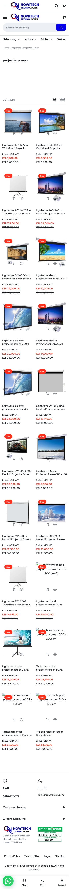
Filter (20, 86)
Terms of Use (32, 856)
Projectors (16, 47)
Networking (9, 39)
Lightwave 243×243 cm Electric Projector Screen (50, 212)
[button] (14, 133)
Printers (44, 39)
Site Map (60, 856)
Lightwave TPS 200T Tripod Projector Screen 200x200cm (16, 605)
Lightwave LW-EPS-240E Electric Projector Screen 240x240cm (16, 474)
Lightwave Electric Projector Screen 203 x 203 (49, 344)
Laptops (28, 39)
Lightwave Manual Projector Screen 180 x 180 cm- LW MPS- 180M (51, 474)
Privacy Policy (12, 856)
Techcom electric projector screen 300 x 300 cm (49, 670)
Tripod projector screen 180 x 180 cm (49, 733)
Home (6, 47)
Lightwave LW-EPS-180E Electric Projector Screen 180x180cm (50, 409)
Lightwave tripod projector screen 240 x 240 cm (15, 670)
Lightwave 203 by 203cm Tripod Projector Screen (16, 212)
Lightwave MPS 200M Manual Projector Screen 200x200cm (16, 539)
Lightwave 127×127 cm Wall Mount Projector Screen (15, 148)
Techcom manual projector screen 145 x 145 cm (17, 735)
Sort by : (53, 86)
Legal (47, 856)
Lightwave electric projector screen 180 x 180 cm (51, 279)
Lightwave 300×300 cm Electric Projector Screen (16, 277)
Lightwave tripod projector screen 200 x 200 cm (49, 605)
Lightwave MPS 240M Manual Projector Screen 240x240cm (50, 539)
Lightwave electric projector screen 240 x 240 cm (15, 409)
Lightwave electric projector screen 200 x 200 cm (15, 344)
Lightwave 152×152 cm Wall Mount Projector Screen (49, 148)
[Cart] (64, 17)
